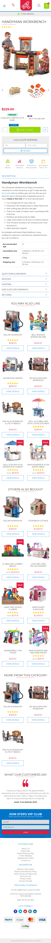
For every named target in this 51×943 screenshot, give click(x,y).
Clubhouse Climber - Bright (12, 565)
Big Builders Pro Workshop (38, 379)
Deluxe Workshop (12, 335)
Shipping (7, 284)
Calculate (26, 151)
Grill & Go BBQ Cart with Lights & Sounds (38, 422)
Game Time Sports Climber (13, 608)
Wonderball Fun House (13, 652)
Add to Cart (26, 130)
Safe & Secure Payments (15, 289)
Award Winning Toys (25, 853)
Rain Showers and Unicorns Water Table (38, 653)
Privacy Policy (25, 879)
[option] (25, 14)
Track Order (25, 851)
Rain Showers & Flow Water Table (38, 466)
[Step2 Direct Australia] (25, 5)
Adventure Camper (13, 378)
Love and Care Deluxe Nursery (38, 565)
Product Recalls (25, 881)
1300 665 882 (25, 896)
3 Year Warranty (27, 14)
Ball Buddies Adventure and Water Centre (38, 337)
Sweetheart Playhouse (38, 608)
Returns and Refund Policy (25, 871)
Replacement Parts (25, 858)
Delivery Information (25, 869)
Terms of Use (25, 876)
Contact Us (25, 860)
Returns (7, 295)
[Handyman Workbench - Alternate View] (15, 91)
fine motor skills (8, 193)
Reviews (6, 279)
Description (9, 176)
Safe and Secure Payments (25, 874)
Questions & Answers (14, 274)
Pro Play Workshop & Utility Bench (12, 422)
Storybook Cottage (38, 521)
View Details (12, 348)
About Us (25, 849)
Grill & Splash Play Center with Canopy (12, 466)
